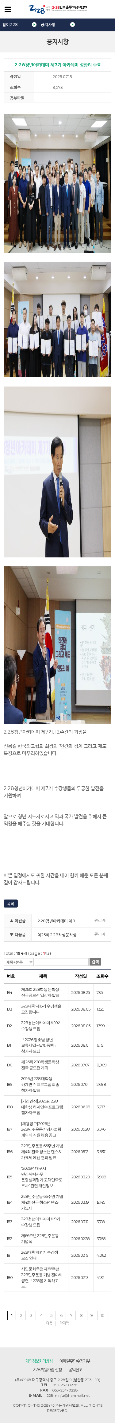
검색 (95, 961)
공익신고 (75, 1369)
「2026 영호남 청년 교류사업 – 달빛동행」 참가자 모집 (39, 1045)
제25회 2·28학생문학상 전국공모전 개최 (60, 934)
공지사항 (48, 24)
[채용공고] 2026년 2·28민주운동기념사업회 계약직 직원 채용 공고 (41, 1129)
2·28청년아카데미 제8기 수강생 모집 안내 (60, 920)
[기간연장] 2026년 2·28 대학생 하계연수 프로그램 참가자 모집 (42, 1106)
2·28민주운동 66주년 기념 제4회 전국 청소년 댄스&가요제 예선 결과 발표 (42, 1151)
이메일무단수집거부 (74, 1361)
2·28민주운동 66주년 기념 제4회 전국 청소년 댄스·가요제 (42, 1202)
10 (103, 1315)
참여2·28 (10, 24)
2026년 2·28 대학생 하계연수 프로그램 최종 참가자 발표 (40, 1084)
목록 (10, 903)
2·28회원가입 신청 (47, 1369)
